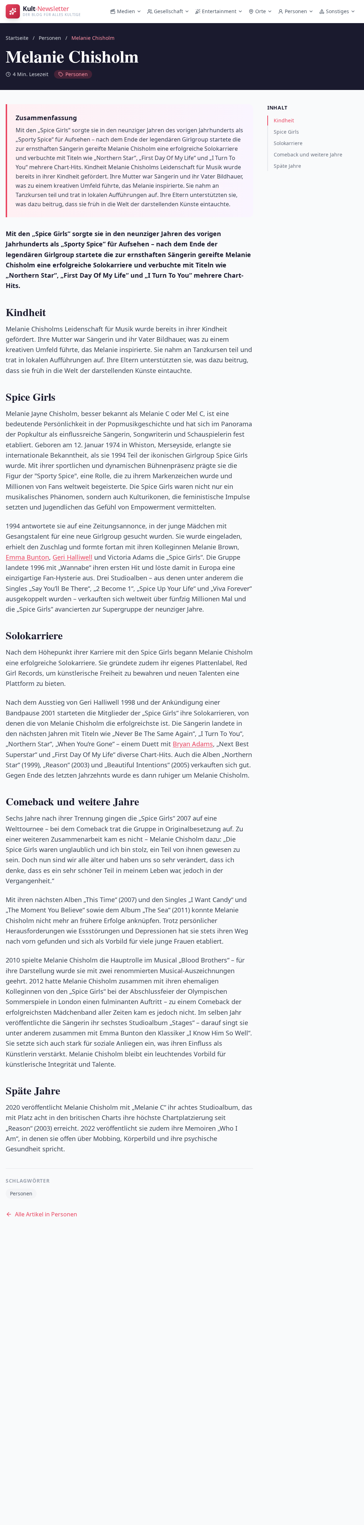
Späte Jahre (287, 165)
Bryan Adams (193, 744)
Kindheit (284, 120)
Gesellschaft (168, 11)
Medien (126, 11)
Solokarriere (288, 143)
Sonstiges (337, 11)
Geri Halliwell (72, 557)
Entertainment (219, 11)
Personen (296, 11)
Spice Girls (286, 131)
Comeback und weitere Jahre (308, 154)
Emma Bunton (27, 557)
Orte (260, 11)
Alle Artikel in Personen (46, 1214)
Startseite (17, 37)
